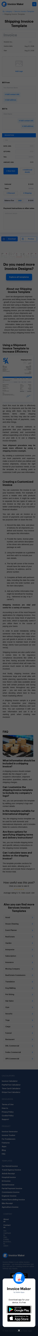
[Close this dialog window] (19, 1330)
